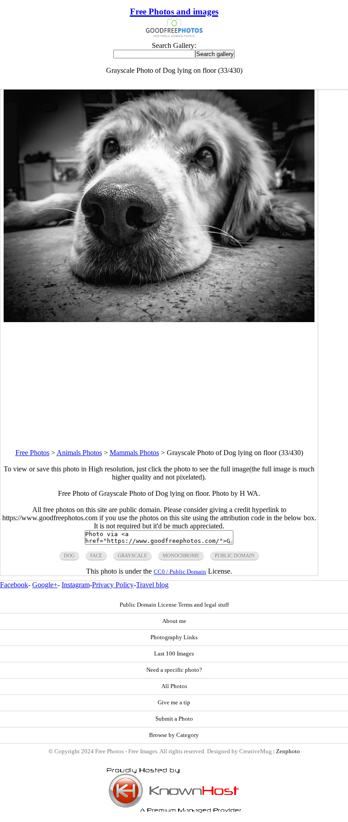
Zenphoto (288, 751)
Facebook (14, 585)
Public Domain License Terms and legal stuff (174, 605)
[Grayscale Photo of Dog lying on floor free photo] (159, 319)
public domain (235, 555)
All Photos (174, 686)
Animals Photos (79, 452)
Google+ (45, 585)
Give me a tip (174, 702)
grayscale (132, 555)
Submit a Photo (174, 719)
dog (69, 555)
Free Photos (32, 452)
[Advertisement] (159, 385)
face (96, 555)
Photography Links (174, 637)
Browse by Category (174, 735)
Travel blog (152, 585)
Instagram (76, 585)
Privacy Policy (113, 585)
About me (174, 621)
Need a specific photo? (174, 670)
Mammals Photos (134, 452)
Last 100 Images (174, 654)
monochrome (181, 555)
